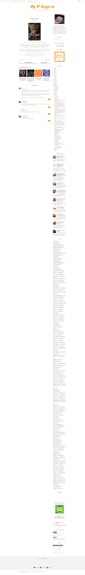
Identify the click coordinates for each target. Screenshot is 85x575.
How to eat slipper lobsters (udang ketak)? (61, 223)
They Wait (55, 145)
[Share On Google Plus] (48, 59)
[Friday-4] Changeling (57, 99)
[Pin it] (49, 59)
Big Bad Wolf (55, 278)
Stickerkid (55, 455)
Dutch (54, 311)
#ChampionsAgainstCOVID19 (58, 245)
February (56, 96)
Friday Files (60, 332)
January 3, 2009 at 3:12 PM (24, 102)
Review (62, 432)
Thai (61, 467)
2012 (54, 82)
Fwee (54, 334)
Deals (54, 307)
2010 (54, 84)
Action (54, 266)
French (54, 332)
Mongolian (55, 389)
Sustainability (55, 459)
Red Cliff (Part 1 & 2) (57, 108)
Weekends (54, 480)
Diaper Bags (60, 307)
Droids (60, 309)
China (54, 297)
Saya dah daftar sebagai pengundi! (59, 129)
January (56, 97)
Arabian (60, 272)
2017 (54, 77)
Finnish (60, 326)
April (55, 94)
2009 (54, 85)
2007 (54, 150)
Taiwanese (61, 463)
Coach (60, 299)
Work (61, 482)
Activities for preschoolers (57, 270)
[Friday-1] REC (56, 131)
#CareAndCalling (56, 243)
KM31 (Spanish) (56, 133)
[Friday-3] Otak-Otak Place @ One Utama (60, 111)
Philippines (60, 414)
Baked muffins (55, 276)
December (56, 86)
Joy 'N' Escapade (32, 571)
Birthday (54, 280)
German (61, 336)
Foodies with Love (56, 330)
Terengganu (55, 467)
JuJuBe (60, 359)
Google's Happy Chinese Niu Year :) (59, 103)
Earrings (59, 311)
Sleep (54, 447)
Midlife (54, 382)
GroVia (60, 340)
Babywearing (60, 274)
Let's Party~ (55, 369)
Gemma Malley (55, 336)
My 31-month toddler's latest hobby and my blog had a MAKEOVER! (61, 191)
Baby (54, 274)
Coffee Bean (55, 301)
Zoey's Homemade (56, 486)
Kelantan (54, 363)
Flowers (54, 328)
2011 (54, 83)
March (55, 95)
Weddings (54, 478)
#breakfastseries (56, 264)
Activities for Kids (56, 268)
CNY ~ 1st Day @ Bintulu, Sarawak (59, 104)
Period (54, 414)
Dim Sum (54, 309)
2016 (54, 78)
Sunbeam (60, 455)
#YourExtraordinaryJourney (58, 262)
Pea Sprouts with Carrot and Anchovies (60, 121)
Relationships (55, 432)
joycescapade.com (56, 25)
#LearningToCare (56, 249)
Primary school (56, 418)
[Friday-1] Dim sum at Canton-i (58, 132)
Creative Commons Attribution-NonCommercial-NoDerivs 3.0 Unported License (58, 534)
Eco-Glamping (55, 313)
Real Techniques (56, 428)
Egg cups (60, 315)
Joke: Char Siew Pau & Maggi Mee (59, 123)
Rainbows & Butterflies (57, 424)
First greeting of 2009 (57, 148)
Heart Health (55, 346)
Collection (55, 303)
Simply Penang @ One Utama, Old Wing (60, 109)
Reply (49, 99)
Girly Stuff (55, 338)
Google (54, 340)
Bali (61, 276)
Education (55, 315)
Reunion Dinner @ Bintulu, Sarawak (59, 105)
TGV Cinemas (55, 463)
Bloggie (60, 280)
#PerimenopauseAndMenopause (58, 253)
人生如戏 (55, 134)
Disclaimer (46, 571)
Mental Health (60, 380)
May (55, 93)
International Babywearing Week (58, 355)
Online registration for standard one (59, 401)
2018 (54, 76)
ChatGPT (54, 293)
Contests (61, 303)
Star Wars (60, 449)
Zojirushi (54, 488)
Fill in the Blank (56, 324)
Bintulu (61, 278)
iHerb (60, 488)
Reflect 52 (55, 430)
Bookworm (61, 282)
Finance (54, 326)
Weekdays (61, 478)
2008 (54, 149)
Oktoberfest (62, 398)
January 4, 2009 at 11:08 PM (25, 110)
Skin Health (62, 445)
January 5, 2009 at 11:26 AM (25, 117)
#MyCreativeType (56, 251)
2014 (54, 80)
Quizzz (60, 420)
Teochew (60, 465)
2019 (54, 75)
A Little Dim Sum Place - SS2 (58, 147)
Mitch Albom (61, 382)
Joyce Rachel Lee (24, 101)
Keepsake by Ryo (55, 361)
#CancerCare (55, 241)
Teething (54, 465)
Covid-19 (54, 305)
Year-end (54, 484)
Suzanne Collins (56, 461)
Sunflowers (55, 457)
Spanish (54, 449)
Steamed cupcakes (56, 453)
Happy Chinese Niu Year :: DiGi (58, 112)
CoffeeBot (61, 301)
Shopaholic (55, 445)
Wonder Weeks (55, 482)
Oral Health (55, 405)
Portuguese (55, 416)
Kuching (60, 365)
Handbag (61, 342)
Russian (61, 434)
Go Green (61, 338)
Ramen (54, 426)
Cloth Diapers (60, 297)
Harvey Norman (55, 344)
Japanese (54, 359)
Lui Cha (62, 371)
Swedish (62, 461)
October (56, 88)
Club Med (54, 299)
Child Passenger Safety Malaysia (58, 295)
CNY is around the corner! (58, 126)
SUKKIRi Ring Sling (56, 436)
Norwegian (55, 398)
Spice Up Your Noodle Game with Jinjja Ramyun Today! (61, 199)
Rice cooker (55, 434)
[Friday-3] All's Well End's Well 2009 (59, 110)
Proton (54, 420)
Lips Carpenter (55, 371)
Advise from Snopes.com (57, 146)
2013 (54, 81)
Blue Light (55, 282)
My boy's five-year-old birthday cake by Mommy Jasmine (61, 156)
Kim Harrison (61, 363)
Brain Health (55, 284)
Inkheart (55, 113)
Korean (54, 365)
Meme (54, 380)
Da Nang (60, 305)
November (56, 87)
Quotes (54, 422)
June (55, 92)
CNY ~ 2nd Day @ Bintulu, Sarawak (59, 102)
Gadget (58, 334)
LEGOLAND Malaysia (56, 367)
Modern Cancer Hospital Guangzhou (59, 385)
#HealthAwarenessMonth (57, 247)
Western (61, 480)
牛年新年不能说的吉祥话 (57, 130)
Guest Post (55, 342)
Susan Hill (62, 457)
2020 (54, 74)
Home (61, 346)
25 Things (55, 98)
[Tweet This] (45, 59)
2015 (54, 79)
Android (54, 272)
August (56, 90)
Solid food (59, 447)
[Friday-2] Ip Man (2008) (57, 120)
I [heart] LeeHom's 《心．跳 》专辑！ (59, 122)
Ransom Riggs (60, 426)
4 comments (22, 59)
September (56, 89)
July (55, 91)
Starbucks (55, 451)
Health (62, 344)
